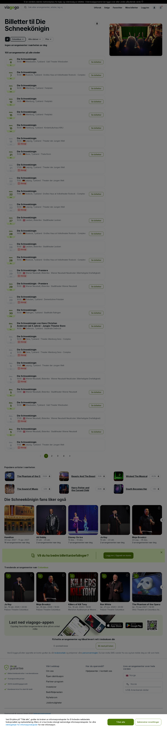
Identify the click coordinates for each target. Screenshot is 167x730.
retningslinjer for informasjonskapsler (22, 725)
